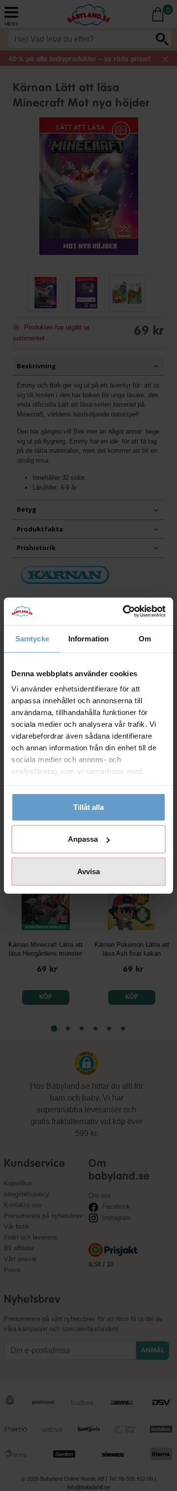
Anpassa (83, 839)
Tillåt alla (88, 806)
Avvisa (88, 871)
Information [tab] (88, 638)
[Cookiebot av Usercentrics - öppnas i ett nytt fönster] (125, 611)
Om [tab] (145, 638)
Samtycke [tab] (32, 638)
